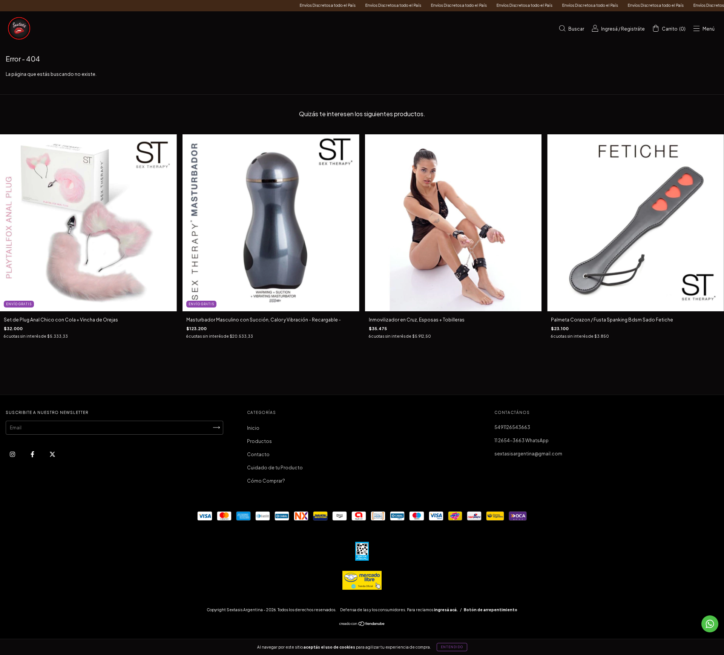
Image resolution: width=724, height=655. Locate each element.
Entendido (452, 647)
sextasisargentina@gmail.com (528, 454)
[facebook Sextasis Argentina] (33, 454)
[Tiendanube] (362, 624)
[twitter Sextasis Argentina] (52, 454)
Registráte (633, 29)
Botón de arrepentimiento (490, 609)
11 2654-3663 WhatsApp (521, 440)
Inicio (253, 428)
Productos (259, 441)
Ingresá (609, 29)
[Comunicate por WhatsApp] (709, 623)
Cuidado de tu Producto (275, 467)
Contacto (258, 454)
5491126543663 (512, 427)
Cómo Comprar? (266, 481)
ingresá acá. (446, 609)
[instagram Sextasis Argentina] (13, 454)
